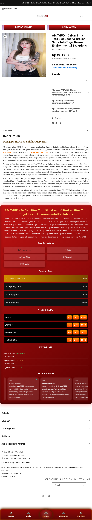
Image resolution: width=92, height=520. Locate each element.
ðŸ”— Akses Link (24, 250)
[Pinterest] (61, 123)
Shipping (55, 58)
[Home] (42, 16)
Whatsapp (63, 516)
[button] (5, 16)
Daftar (46, 516)
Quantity (56, 74)
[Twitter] (57, 123)
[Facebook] (53, 123)
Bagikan (58, 118)
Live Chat (81, 516)
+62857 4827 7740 (22, 458)
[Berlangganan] (83, 485)
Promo (11, 516)
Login (28, 516)
